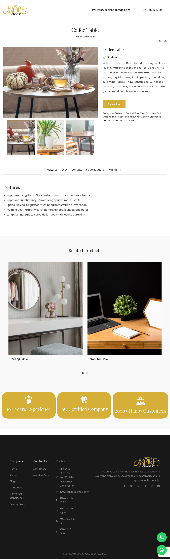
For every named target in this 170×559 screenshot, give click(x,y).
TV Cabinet (117, 120)
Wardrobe (129, 120)
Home (78, 36)
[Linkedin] (145, 486)
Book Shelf (140, 113)
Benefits (77, 170)
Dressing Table (110, 116)
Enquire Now (114, 104)
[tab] (51, 171)
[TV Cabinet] (160, 41)
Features (51, 170)
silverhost (101, 554)
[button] (162, 550)
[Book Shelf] (165, 41)
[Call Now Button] (162, 537)
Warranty (114, 170)
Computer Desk (153, 113)
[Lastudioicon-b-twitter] (131, 486)
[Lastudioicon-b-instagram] (138, 486)
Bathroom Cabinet (124, 113)
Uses (64, 170)
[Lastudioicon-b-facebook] (124, 486)
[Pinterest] (152, 486)
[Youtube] (158, 486)
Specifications (95, 170)
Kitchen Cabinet (126, 116)
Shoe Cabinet (142, 116)
